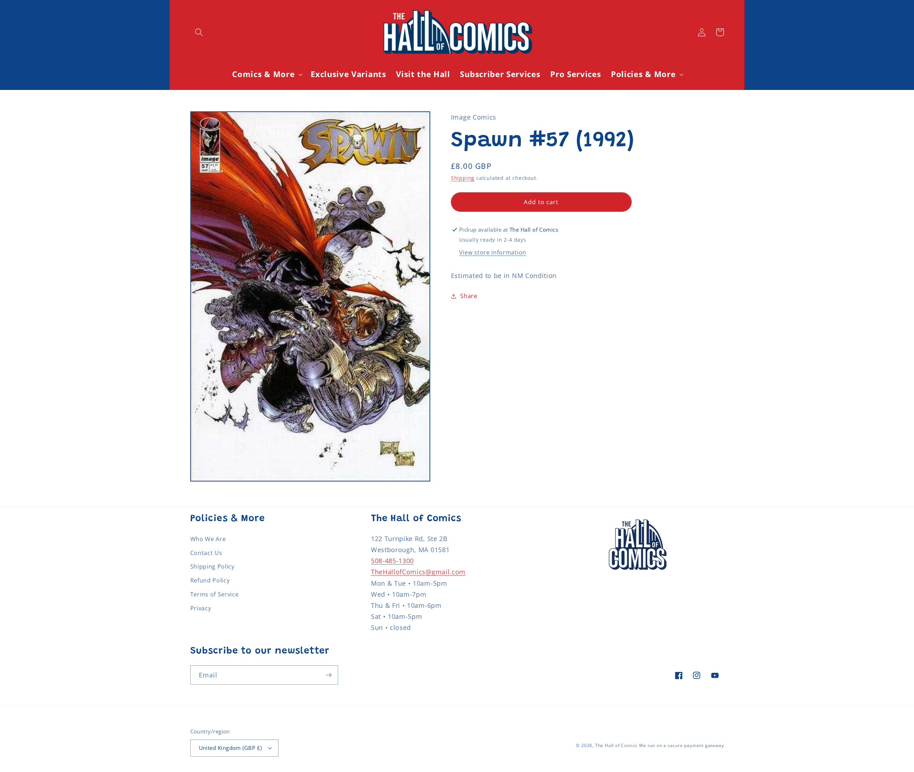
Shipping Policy (212, 566)
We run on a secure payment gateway (681, 745)
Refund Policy (210, 580)
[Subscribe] (329, 675)
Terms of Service (214, 594)
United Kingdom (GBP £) (230, 747)
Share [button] (468, 296)
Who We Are (208, 539)
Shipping (462, 178)
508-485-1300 (392, 560)
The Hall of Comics (616, 745)
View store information (492, 252)
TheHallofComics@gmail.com (418, 571)
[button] (199, 32)
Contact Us (206, 553)
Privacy (200, 608)
